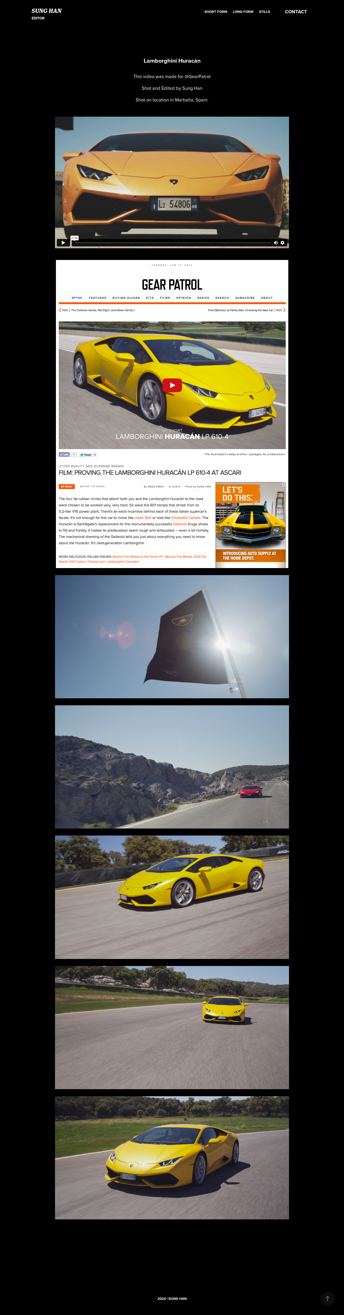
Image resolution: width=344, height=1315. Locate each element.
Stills (264, 11)
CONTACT (296, 11)
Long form (243, 11)
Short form (216, 11)
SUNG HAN (47, 11)
